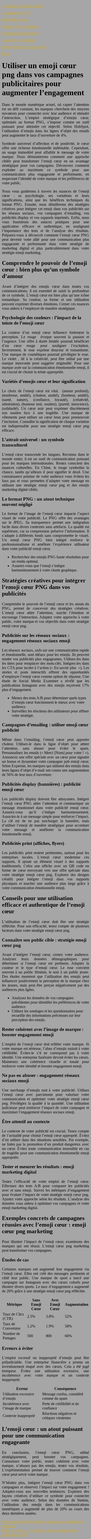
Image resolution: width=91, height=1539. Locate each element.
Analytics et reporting (18, 40)
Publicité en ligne (15, 20)
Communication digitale (20, 33)
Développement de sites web (24, 47)
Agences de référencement (22, 6)
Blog (5, 54)
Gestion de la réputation (20, 26)
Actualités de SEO (16, 13)
